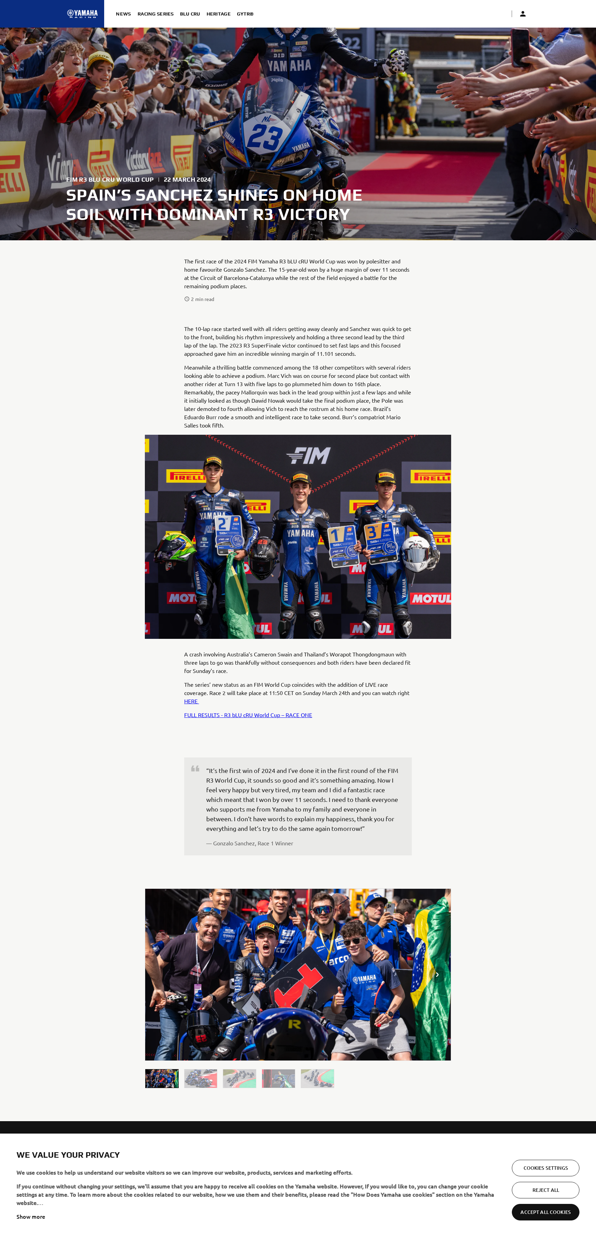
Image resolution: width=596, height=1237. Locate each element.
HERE (191, 700)
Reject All (546, 1190)
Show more (31, 1216)
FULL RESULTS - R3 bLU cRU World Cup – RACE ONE (248, 714)
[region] (298, 1185)
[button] (162, 1078)
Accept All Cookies (545, 1212)
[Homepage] (82, 14)
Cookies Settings (546, 1168)
